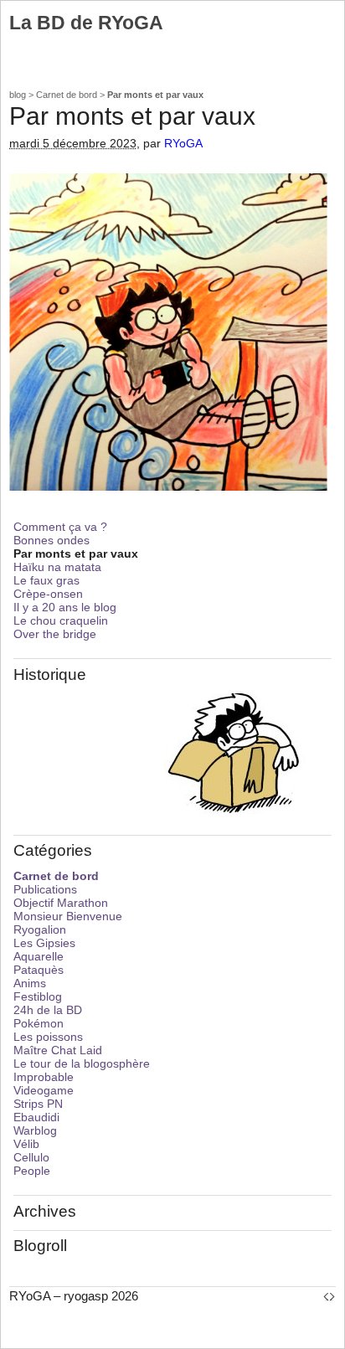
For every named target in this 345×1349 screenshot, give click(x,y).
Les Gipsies (44, 943)
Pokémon (38, 1023)
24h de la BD (47, 1010)
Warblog (35, 1130)
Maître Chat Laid (57, 1050)
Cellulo (31, 1157)
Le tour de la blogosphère (81, 1063)
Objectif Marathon (60, 902)
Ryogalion (39, 929)
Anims (29, 983)
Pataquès (38, 969)
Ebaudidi (36, 1117)
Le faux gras (46, 580)
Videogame (43, 1090)
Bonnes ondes (51, 540)
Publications (45, 889)
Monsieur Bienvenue (67, 916)
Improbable (43, 1077)
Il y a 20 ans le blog (64, 607)
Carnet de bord (66, 95)
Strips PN (38, 1103)
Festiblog (37, 996)
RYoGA (183, 143)
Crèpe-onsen (48, 593)
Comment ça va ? (60, 526)
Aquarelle (38, 956)
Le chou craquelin (60, 620)
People (31, 1170)
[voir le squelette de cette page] (329, 1296)
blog (17, 95)
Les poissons (48, 1036)
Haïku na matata (57, 567)
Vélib (26, 1144)
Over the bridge (54, 634)
